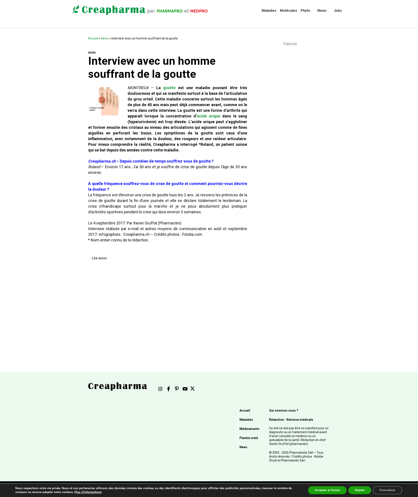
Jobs (338, 10)
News (322, 10)
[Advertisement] (164, 306)
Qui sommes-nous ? (283, 410)
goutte (169, 87)
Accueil (93, 38)
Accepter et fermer (327, 490)
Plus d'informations (88, 492)
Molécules (288, 10)
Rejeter (360, 490)
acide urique (208, 116)
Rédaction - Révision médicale (291, 419)
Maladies (269, 10)
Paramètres (387, 490)
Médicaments (249, 429)
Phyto (305, 10)
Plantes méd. (249, 438)
